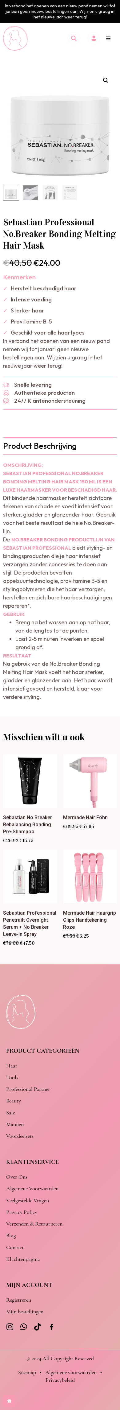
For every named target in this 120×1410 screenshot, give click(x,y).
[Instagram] (10, 1327)
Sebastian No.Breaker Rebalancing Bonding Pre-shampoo (27, 825)
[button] (108, 38)
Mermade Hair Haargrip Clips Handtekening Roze (89, 920)
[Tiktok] (38, 1327)
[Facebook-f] (51, 1327)
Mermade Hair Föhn (85, 817)
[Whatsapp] (24, 1327)
